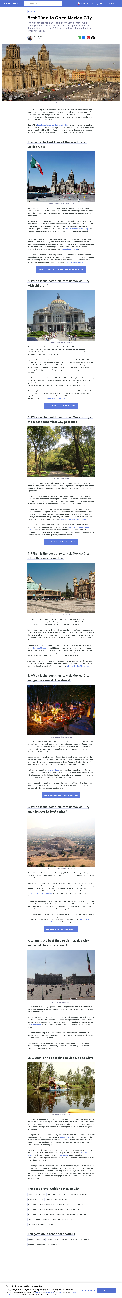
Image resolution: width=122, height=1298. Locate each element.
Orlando (86, 1239)
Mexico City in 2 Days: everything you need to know (72, 1214)
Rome (38, 1239)
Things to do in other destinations (51, 1234)
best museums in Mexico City (77, 229)
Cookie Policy (38, 1292)
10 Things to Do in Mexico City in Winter (67, 1209)
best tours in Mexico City (58, 398)
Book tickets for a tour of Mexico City (61, 406)
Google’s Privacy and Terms (53, 1292)
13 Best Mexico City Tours (36, 1199)
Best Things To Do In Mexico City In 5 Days (41, 1224)
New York (31, 1239)
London (49, 1239)
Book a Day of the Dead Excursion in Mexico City (61, 795)
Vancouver (73, 1239)
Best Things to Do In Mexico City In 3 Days (59, 1199)
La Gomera (65, 1239)
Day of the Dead (52, 770)
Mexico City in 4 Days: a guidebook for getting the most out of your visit (50, 1219)
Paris (43, 1239)
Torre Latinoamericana (69, 249)
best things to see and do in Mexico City (52, 125)
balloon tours (54, 922)
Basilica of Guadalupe (41, 648)
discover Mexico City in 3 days (78, 666)
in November (36, 1025)
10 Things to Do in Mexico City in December (70, 1204)
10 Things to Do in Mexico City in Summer (40, 1209)
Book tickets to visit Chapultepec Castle (61, 542)
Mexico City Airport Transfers (37, 1194)
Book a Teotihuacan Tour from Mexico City (61, 929)
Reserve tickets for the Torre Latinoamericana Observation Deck (61, 269)
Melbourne (31, 1244)
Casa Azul (71, 527)
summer (57, 360)
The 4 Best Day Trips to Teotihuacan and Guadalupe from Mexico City (69, 1194)
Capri (80, 1239)
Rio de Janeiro (41, 1244)
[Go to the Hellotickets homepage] (11, 3)
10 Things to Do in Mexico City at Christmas (41, 1214)
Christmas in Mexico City (73, 262)
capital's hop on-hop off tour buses (72, 519)
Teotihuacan (85, 919)
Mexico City (31, 11)
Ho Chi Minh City (53, 1244)
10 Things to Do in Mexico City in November (41, 1204)
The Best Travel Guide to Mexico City (53, 1189)
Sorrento (56, 1239)
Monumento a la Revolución (41, 893)
